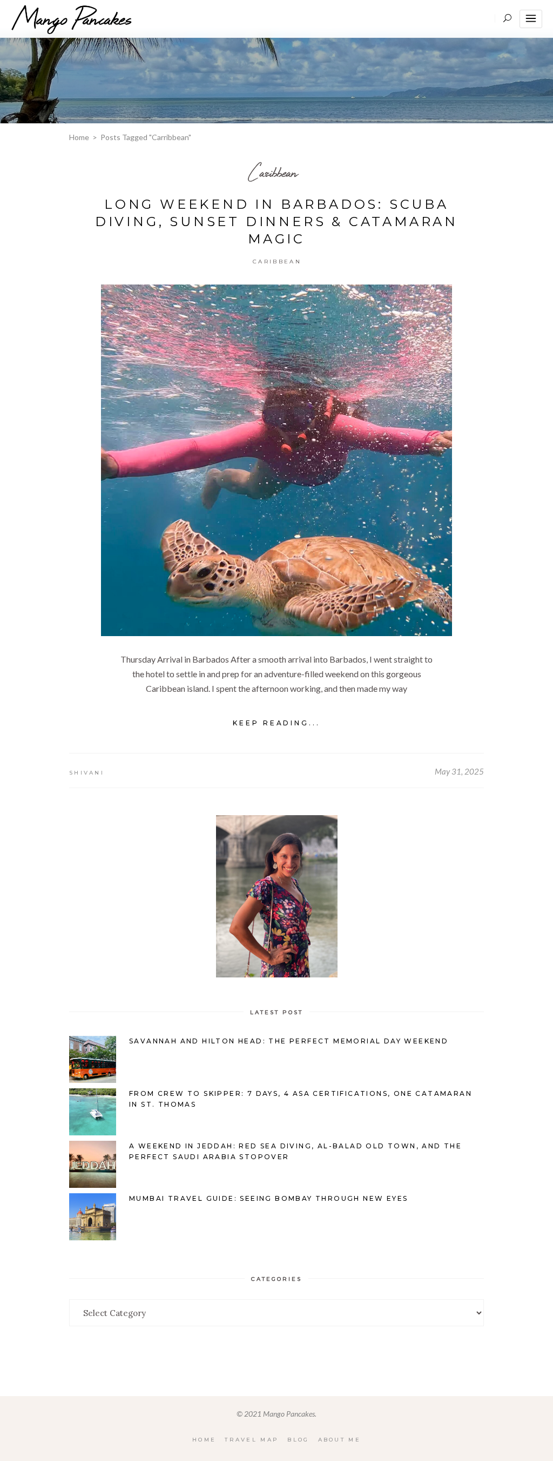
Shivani (86, 772)
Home (79, 137)
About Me (339, 1439)
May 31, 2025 (459, 771)
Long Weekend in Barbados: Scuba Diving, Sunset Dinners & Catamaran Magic (276, 221)
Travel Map (252, 1439)
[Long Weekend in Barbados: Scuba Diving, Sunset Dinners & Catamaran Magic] (276, 460)
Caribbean (273, 172)
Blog (298, 1439)
